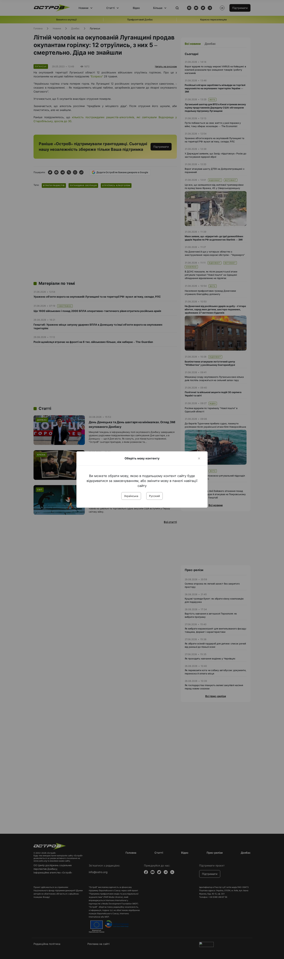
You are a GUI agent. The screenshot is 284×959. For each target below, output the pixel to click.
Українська (131, 496)
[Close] (199, 458)
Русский (154, 496)
